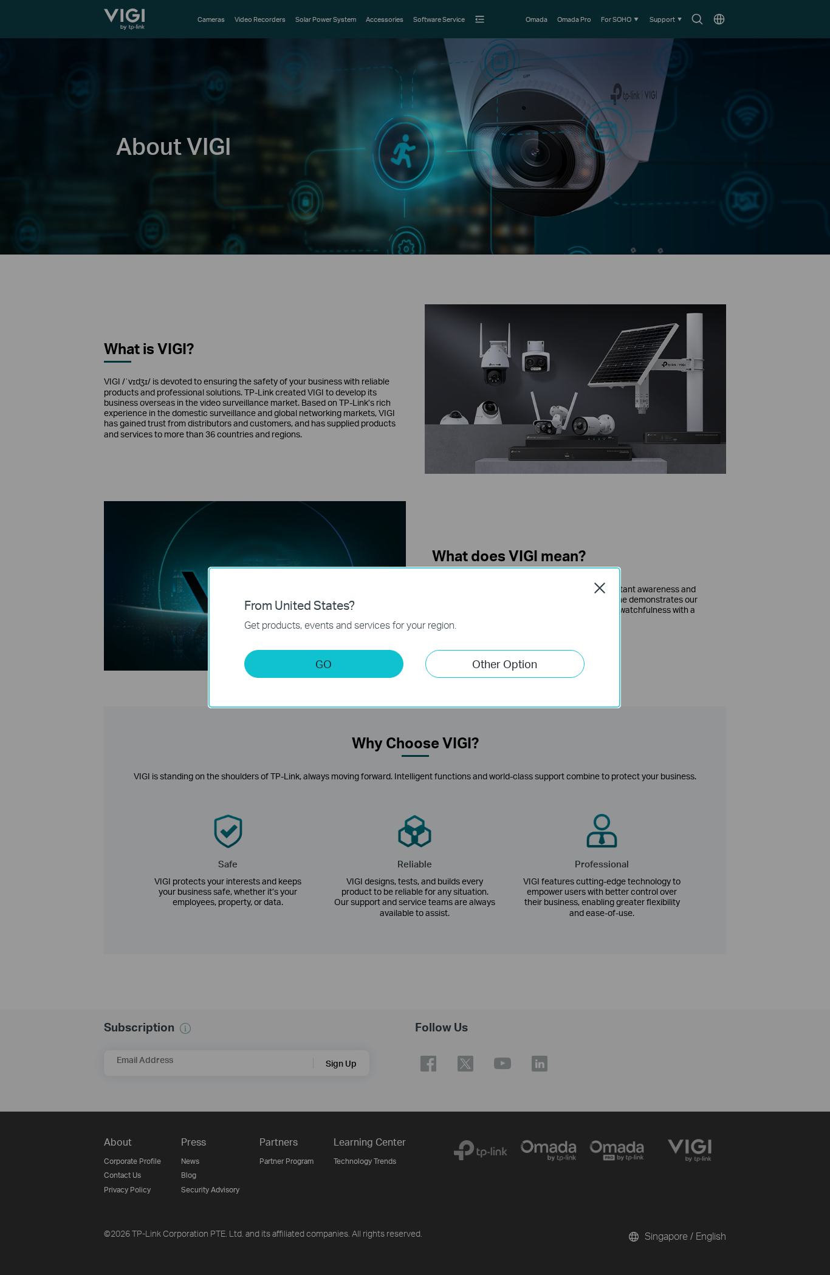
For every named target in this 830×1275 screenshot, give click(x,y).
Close (600, 588)
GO (323, 664)
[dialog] (415, 637)
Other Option (504, 664)
